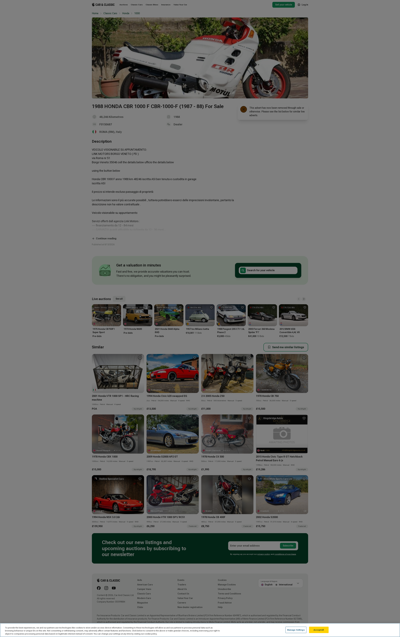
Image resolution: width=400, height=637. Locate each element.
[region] (200, 630)
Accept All (319, 630)
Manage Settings (296, 630)
